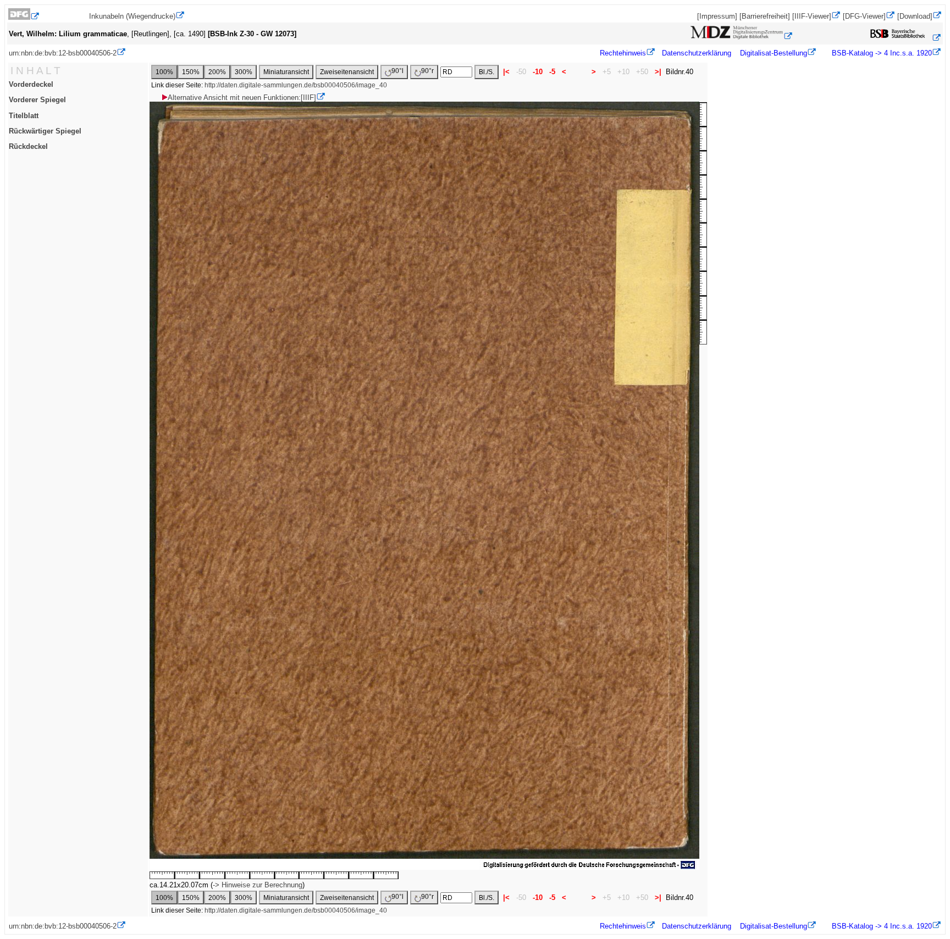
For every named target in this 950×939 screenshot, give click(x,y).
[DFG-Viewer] (864, 16)
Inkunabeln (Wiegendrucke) (132, 16)
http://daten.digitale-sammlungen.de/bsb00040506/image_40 (296, 85)
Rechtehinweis (623, 53)
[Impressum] (717, 16)
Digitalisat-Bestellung (773, 53)
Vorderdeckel (31, 84)
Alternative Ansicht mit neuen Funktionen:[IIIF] (242, 97)
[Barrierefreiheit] (764, 16)
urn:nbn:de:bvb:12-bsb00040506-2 (63, 53)
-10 (538, 72)
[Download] (914, 16)
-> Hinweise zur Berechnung (257, 885)
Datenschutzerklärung (696, 53)
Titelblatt (23, 116)
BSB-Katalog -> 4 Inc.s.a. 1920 (881, 53)
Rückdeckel (28, 146)
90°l (397, 71)
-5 (552, 72)
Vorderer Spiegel (37, 100)
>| (658, 72)
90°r (427, 71)
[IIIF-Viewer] (811, 16)
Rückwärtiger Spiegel (45, 131)
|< (506, 72)
